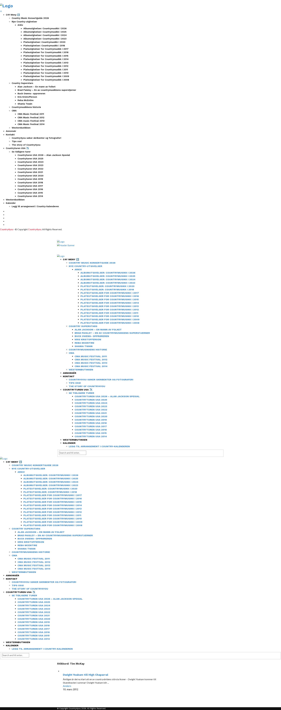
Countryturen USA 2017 (30, 186)
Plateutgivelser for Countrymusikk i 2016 (45, 52)
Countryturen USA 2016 (30, 189)
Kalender (11, 203)
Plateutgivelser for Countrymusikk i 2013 (45, 62)
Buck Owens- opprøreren (31, 93)
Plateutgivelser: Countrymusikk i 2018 (44, 45)
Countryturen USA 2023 (30, 165)
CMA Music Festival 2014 (31, 124)
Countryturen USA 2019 (30, 179)
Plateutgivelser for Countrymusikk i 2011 (45, 69)
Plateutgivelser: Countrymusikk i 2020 (44, 42)
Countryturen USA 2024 (30, 162)
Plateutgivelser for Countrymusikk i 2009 (46, 76)
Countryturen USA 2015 (30, 192)
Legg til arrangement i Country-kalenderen (35, 206)
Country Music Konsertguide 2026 (30, 18)
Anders (67, 686)
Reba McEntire (26, 100)
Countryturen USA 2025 (30, 158)
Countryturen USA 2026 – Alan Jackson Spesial (44, 155)
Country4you (6, 229)
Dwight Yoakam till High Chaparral (85, 674)
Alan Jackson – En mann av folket (36, 86)
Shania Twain (25, 103)
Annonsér (11, 131)
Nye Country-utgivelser (24, 21)
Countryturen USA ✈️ (17, 148)
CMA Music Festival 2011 (31, 114)
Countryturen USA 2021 (30, 172)
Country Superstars (22, 83)
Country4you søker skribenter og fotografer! (36, 138)
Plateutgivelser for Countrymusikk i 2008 (46, 79)
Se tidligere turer (21, 151)
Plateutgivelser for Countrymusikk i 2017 (45, 49)
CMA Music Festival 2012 (31, 117)
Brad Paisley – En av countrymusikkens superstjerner (47, 90)
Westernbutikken (21, 127)
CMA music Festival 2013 (31, 121)
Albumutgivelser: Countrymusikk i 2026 (45, 28)
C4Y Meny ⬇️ (13, 14)
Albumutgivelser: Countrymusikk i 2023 (44, 38)
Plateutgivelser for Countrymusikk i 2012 (45, 66)
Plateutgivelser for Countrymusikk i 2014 (45, 59)
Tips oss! (17, 141)
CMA (14, 110)
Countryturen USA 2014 (30, 196)
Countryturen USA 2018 (30, 182)
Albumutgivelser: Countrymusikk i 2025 (44, 32)
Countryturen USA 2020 (30, 175)
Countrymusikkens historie (26, 107)
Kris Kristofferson (27, 97)
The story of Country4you (26, 145)
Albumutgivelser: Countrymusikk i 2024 (45, 35)
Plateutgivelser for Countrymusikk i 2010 (45, 73)
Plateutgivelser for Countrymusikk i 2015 (45, 56)
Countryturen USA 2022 (30, 169)
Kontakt (10, 134)
